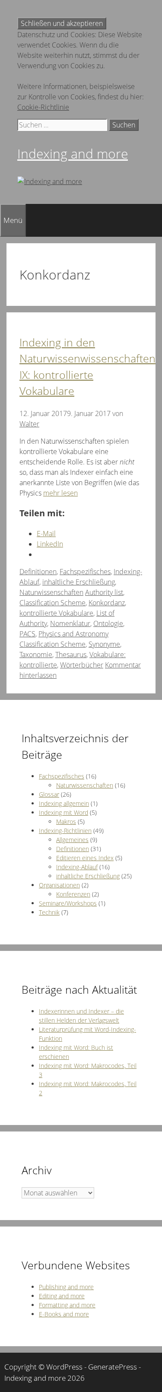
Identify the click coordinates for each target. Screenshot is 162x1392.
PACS (27, 634)
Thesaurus (70, 654)
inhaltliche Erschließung (78, 582)
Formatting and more (67, 1305)
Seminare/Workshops (68, 903)
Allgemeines (72, 840)
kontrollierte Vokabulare (56, 613)
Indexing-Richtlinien (65, 830)
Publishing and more (66, 1287)
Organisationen (59, 885)
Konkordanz (107, 602)
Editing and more (62, 1296)
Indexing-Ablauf (77, 867)
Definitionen (38, 571)
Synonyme (104, 644)
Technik (49, 912)
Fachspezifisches (85, 571)
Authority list (104, 592)
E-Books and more (64, 1314)
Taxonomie (35, 654)
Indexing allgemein (64, 803)
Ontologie (108, 623)
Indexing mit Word (63, 812)
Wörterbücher (81, 665)
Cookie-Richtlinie (43, 107)
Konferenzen (73, 894)
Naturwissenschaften (51, 592)
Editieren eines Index (85, 858)
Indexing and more (72, 153)
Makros (66, 821)
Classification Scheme (52, 602)
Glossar (49, 794)
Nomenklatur (70, 623)
